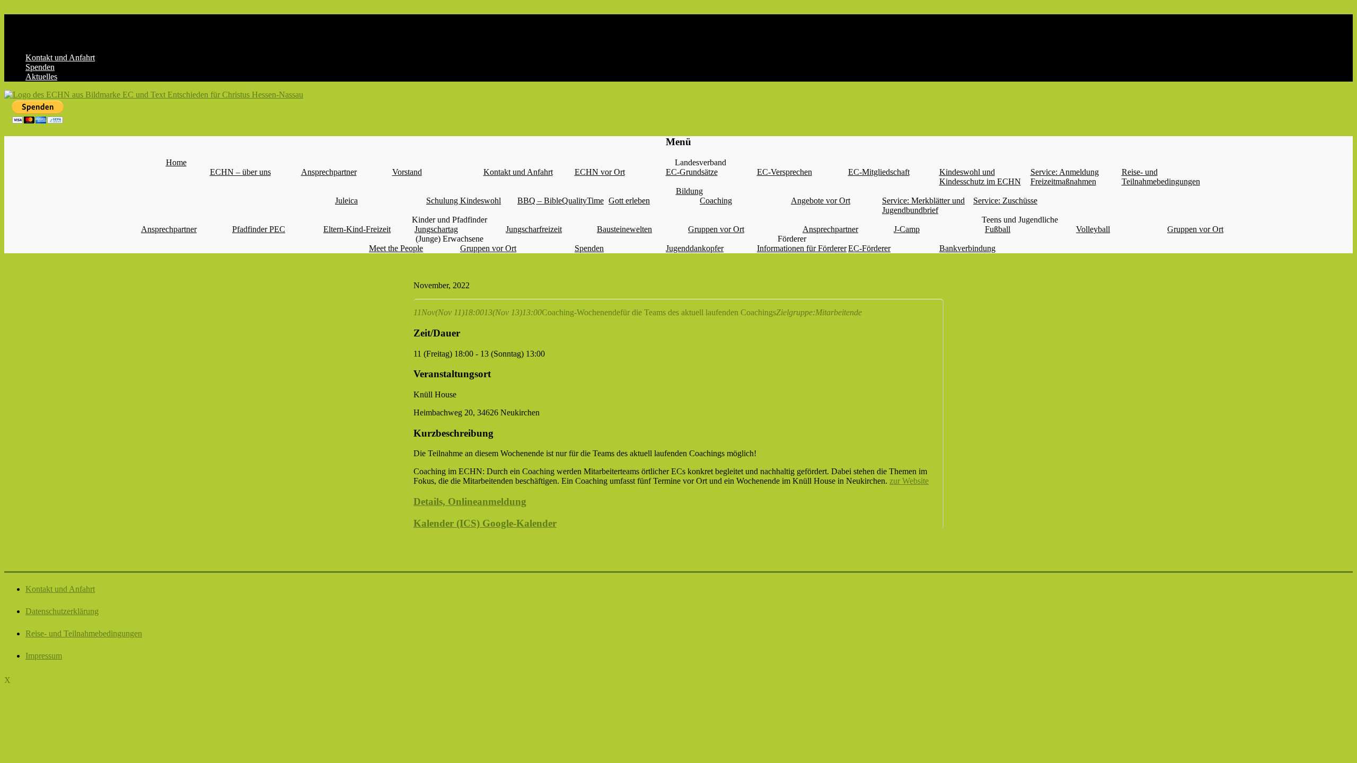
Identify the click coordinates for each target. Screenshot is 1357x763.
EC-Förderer (869, 248)
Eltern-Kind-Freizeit (357, 229)
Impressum (43, 655)
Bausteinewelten (624, 229)
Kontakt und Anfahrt (60, 57)
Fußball (997, 229)
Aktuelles (41, 76)
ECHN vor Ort (600, 171)
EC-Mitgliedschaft (879, 171)
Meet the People (396, 248)
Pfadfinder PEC (258, 229)
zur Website (909, 480)
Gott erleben (629, 200)
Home (176, 162)
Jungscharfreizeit (534, 229)
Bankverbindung (967, 248)
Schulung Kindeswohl (463, 200)
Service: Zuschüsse (1005, 200)
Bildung (689, 191)
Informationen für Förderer (802, 248)
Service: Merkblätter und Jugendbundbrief (923, 205)
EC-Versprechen (784, 171)
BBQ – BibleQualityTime (560, 200)
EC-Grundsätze (692, 171)
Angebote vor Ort (820, 200)
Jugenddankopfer (695, 248)
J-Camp (907, 229)
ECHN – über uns (240, 171)
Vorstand (407, 171)
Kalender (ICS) (446, 523)
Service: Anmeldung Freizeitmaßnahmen (1064, 176)
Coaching (716, 200)
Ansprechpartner (329, 171)
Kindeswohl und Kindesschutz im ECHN (980, 176)
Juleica (346, 200)
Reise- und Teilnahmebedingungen (1161, 176)
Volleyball (1093, 229)
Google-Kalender (518, 523)
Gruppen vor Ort (716, 229)
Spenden (40, 67)
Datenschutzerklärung (62, 611)
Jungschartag (436, 229)
